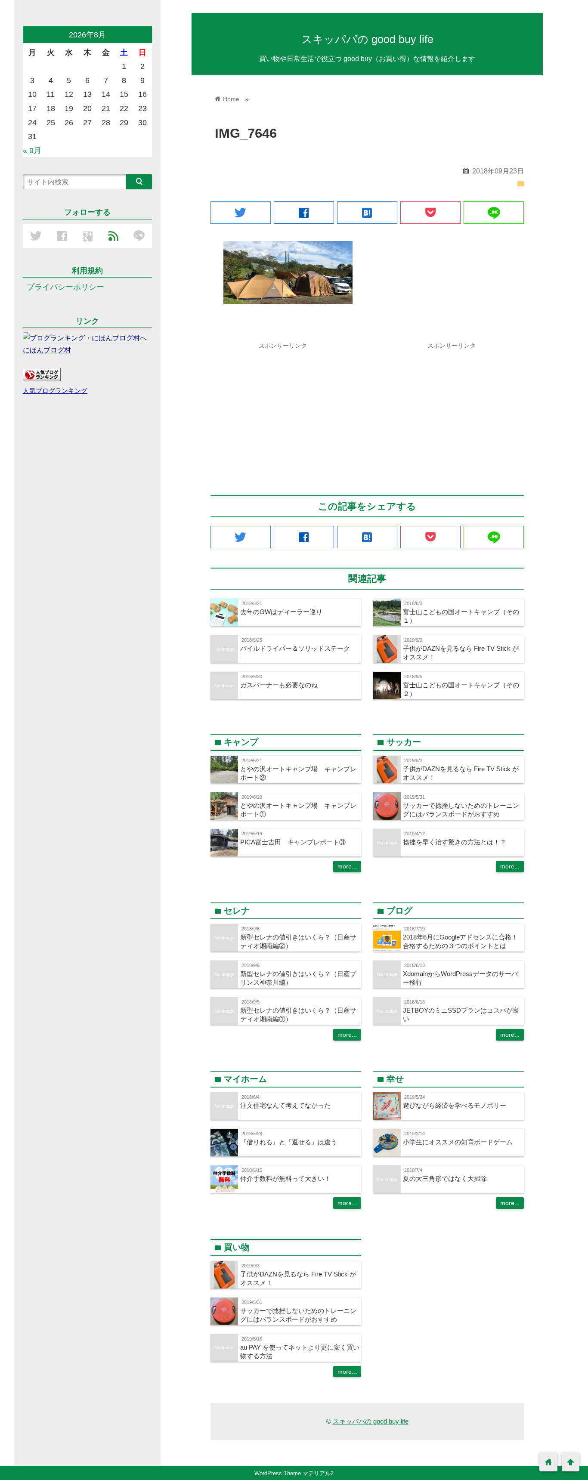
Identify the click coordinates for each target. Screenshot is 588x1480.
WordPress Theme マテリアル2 (294, 1473)
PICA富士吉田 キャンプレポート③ (293, 842)
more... (347, 866)
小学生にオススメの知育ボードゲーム (458, 1142)
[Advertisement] (282, 413)
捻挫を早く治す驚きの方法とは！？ (454, 842)
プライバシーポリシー (65, 287)
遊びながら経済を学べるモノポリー (454, 1105)
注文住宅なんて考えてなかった (285, 1105)
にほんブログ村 (47, 350)
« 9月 (32, 150)
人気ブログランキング (55, 390)
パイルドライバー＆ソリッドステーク (295, 648)
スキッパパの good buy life (367, 39)
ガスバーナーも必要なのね (279, 685)
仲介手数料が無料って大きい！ (285, 1178)
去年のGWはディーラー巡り (281, 611)
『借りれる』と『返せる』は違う (288, 1142)
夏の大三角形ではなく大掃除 (445, 1178)
